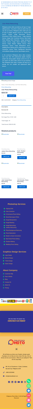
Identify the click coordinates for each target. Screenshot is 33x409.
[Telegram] (29, 405)
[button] (2, 13)
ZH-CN (14, 2)
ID (17, 4)
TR (5, 7)
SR (25, 5)
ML (10, 5)
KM (25, 4)
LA (2, 5)
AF (2, 2)
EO (26, 2)
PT (20, 5)
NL (22, 2)
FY (3, 4)
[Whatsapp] (29, 386)
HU (14, 4)
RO (22, 5)
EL (9, 4)
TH (3, 7)
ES (30, 5)
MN (14, 5)
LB (6, 5)
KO (27, 4)
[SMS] (29, 400)
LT (5, 5)
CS (21, 2)
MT (12, 5)
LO (29, 4)
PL (18, 5)
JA (21, 4)
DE (7, 4)
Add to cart (12, 95)
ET (28, 2)
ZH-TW (18, 2)
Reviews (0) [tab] (5, 110)
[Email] (29, 395)
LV (3, 5)
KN (23, 4)
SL (28, 5)
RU (23, 5)
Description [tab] (5, 107)
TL (29, 2)
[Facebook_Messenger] (29, 391)
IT (20, 4)
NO (16, 5)
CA (11, 2)
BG (9, 2)
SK (27, 5)
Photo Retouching (9, 84)
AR (3, 2)
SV (2, 7)
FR (2, 4)
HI (12, 4)
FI (31, 2)
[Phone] (29, 381)
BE (5, 2)
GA (18, 4)
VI (7, 7)
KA (5, 4)
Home (3, 84)
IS (15, 4)
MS (8, 5)
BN (7, 2)
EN (24, 2)
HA (10, 4)
